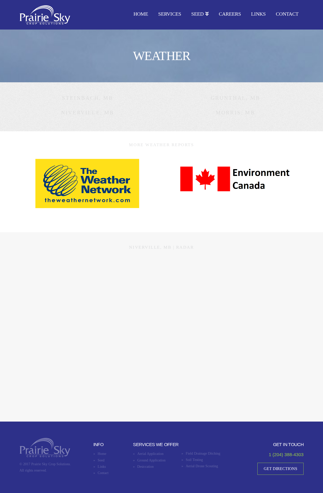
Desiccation (145, 467)
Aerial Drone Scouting (202, 466)
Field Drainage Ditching (203, 453)
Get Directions (280, 468)
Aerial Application (150, 454)
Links (102, 467)
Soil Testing (194, 460)
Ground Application (151, 460)
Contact (103, 473)
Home (102, 454)
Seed (101, 460)
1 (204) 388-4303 (286, 454)
